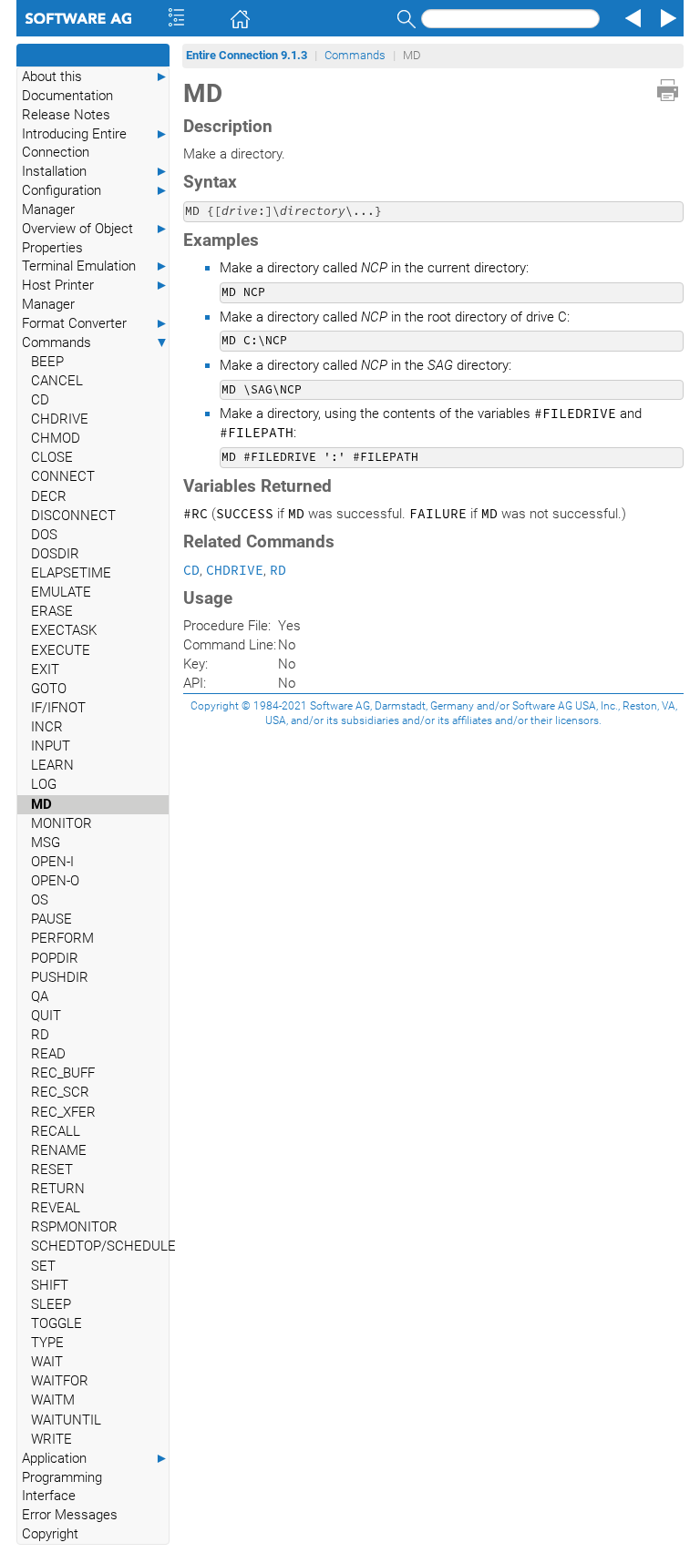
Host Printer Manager (95, 294)
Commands (95, 342)
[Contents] (152, 18)
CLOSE (52, 457)
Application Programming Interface (95, 1477)
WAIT (47, 1362)
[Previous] (630, 18)
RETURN (58, 1188)
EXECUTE (60, 650)
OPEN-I (52, 861)
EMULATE (61, 592)
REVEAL (55, 1208)
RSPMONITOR (74, 1227)
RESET (52, 1169)
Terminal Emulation (95, 266)
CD (40, 400)
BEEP (47, 361)
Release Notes (66, 115)
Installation (95, 171)
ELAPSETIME (71, 573)
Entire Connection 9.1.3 (246, 55)
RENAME (59, 1150)
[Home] (214, 18)
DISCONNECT (73, 515)
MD (41, 804)
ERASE (52, 611)
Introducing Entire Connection (95, 143)
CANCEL (57, 381)
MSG (45, 842)
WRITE (51, 1439)
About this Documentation (95, 86)
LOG (44, 784)
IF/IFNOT (58, 708)
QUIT (46, 1015)
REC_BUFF (63, 1073)
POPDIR (54, 958)
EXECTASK (64, 630)
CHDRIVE (59, 419)
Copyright (50, 1534)
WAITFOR (59, 1381)
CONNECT (63, 476)
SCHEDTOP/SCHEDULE (100, 1246)
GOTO (49, 688)
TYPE (47, 1342)
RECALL (55, 1131)
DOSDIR (55, 554)
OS (39, 900)
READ (48, 1054)
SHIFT (49, 1285)
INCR (47, 727)
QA (39, 996)
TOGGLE (56, 1323)
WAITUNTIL (66, 1420)
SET (43, 1266)
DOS (44, 534)
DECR (49, 496)
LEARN (52, 765)
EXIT (45, 669)
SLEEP (51, 1304)
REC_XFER (63, 1112)
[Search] (403, 18)
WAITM (53, 1400)
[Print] (667, 90)
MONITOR (61, 823)
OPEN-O (55, 881)
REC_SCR (60, 1092)
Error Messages (70, 1515)
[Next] (665, 18)
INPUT (50, 746)
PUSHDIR (59, 977)
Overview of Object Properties (95, 238)
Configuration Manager (95, 200)
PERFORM (62, 938)
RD (40, 1035)
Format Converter (95, 323)
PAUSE (51, 919)
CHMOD (55, 438)
